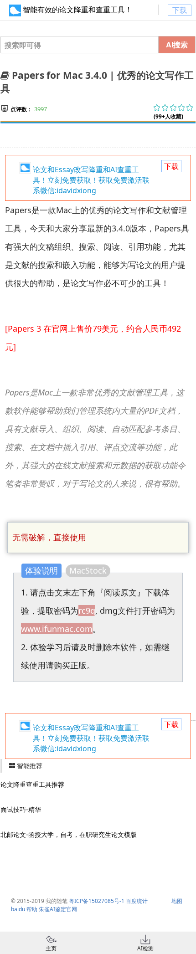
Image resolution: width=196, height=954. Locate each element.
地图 (176, 901)
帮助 (31, 909)
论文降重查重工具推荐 (32, 784)
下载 (179, 10)
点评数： (21, 109)
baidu (18, 909)
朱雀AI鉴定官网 (58, 909)
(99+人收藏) (168, 116)
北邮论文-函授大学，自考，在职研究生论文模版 (68, 834)
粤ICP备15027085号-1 (96, 901)
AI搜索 (177, 44)
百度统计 (137, 901)
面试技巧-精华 (20, 809)
